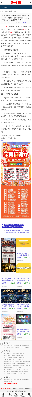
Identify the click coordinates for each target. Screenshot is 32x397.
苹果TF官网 (7, 371)
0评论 (24, 22)
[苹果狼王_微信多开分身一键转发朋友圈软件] (8, 271)
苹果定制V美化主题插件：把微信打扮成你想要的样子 (23, 331)
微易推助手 (7, 373)
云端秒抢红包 (14, 373)
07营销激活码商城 (16, 345)
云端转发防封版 (18, 361)
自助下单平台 (25, 345)
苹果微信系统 (7, 353)
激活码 (26, 369)
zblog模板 (24, 391)
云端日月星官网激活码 (24, 365)
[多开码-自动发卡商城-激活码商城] (16, 3)
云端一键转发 (14, 371)
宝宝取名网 (7, 347)
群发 (10, 32)
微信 (24, 29)
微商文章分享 (8, 11)
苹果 (5, 26)
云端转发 (6, 367)
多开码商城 (7, 345)
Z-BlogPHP (14, 391)
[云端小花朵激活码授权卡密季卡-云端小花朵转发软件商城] (23, 272)
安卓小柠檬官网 (20, 224)
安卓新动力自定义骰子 (15, 367)
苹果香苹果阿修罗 (9, 224)
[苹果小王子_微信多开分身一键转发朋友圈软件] (23, 247)
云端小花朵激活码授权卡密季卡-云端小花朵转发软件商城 (23, 280)
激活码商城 (21, 353)
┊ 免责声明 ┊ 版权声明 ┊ (18, 388)
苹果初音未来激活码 (17, 363)
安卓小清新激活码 (23, 371)
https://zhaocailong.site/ (8, 141)
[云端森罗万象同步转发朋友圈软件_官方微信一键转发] (8, 302)
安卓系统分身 (21, 357)
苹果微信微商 (26, 361)
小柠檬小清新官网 (9, 359)
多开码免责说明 (8, 381)
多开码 (5, 22)
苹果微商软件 (7, 363)
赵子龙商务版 (22, 373)
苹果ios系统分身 (8, 355)
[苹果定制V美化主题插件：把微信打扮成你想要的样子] (23, 323)
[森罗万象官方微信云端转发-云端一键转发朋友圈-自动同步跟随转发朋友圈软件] (23, 302)
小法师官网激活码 (18, 226)
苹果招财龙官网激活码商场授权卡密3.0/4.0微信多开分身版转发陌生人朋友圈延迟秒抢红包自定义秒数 (16, 17)
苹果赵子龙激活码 (9, 361)
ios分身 (15, 357)
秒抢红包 (25, 363)
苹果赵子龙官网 (15, 347)
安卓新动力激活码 (7, 226)
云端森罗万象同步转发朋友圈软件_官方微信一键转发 (8, 306)
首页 (1, 11)
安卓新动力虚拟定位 (9, 369)
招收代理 (27, 257)
